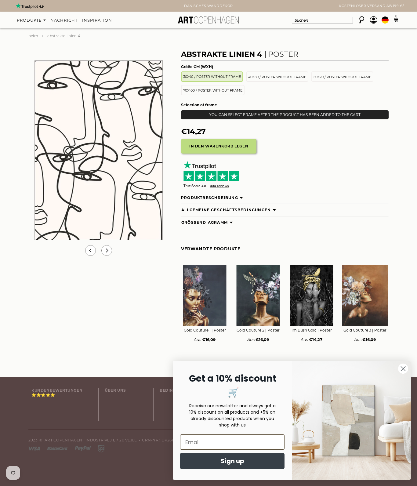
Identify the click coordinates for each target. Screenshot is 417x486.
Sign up (232, 461)
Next (32, 6)
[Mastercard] (57, 448)
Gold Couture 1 (205, 330)
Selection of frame (199, 105)
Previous (90, 250)
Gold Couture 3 (364, 330)
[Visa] (34, 448)
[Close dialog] (403, 368)
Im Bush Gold (312, 330)
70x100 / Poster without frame (212, 90)
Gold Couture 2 (258, 330)
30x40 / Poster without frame (212, 76)
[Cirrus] (101, 448)
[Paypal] (83, 448)
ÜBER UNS (115, 390)
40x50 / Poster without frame (277, 77)
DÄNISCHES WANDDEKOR (208, 6)
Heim (33, 36)
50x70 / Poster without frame (342, 77)
